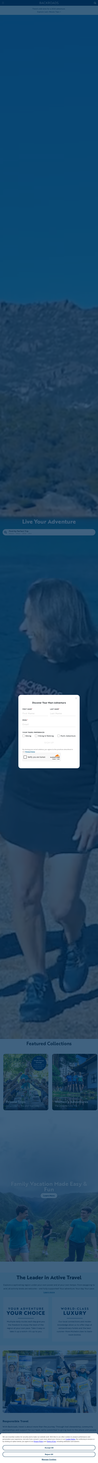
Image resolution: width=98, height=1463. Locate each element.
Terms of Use (51, 1441)
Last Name (54, 709)
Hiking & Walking (46, 735)
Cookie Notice (70, 1439)
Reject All (49, 1454)
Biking (28, 735)
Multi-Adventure (68, 735)
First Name (27, 709)
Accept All (49, 1448)
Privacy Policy (38, 1441)
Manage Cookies (49, 1459)
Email (24, 720)
